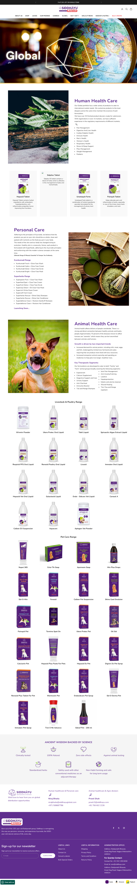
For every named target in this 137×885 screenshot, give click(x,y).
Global (65, 16)
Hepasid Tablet (23, 197)
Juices (34, 16)
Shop (27, 16)
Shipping (84, 849)
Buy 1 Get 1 (75, 16)
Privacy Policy (86, 852)
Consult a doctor (64, 856)
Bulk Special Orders (65, 860)
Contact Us (62, 852)
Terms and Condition (88, 856)
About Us (18, 16)
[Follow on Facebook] (114, 828)
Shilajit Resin (87, 16)
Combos (56, 16)
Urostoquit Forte (84, 197)
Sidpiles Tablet (53, 175)
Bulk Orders (117, 16)
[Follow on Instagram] (124, 828)
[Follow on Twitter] (119, 828)
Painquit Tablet (113, 197)
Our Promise (45, 16)
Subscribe (47, 856)
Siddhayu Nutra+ (102, 16)
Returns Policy (86, 860)
